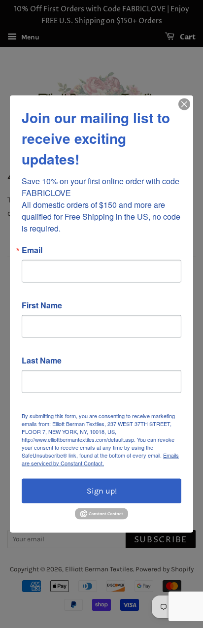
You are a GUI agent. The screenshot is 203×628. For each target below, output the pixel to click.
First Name (42, 305)
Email (32, 250)
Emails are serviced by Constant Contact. (100, 458)
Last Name (42, 360)
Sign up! (102, 490)
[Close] (184, 104)
